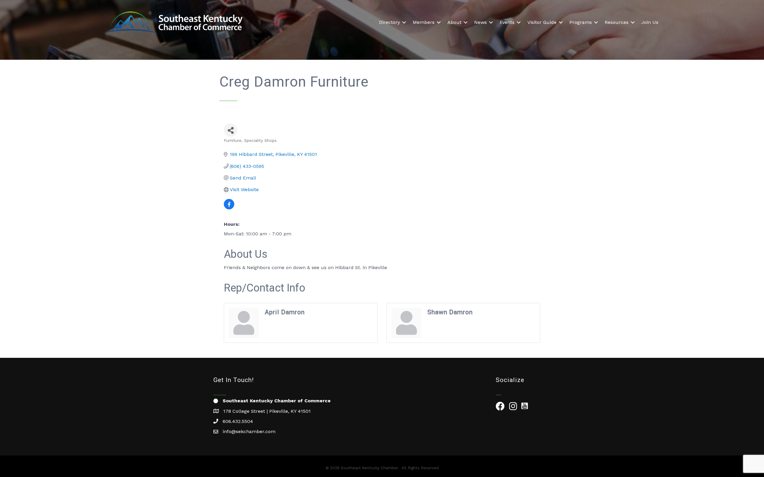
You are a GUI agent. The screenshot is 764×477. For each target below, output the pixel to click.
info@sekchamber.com (249, 431)
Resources (617, 22)
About (454, 22)
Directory (389, 22)
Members (424, 22)
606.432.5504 (238, 421)
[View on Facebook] (229, 208)
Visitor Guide (542, 22)
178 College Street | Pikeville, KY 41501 (267, 411)
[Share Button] (230, 130)
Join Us (649, 22)
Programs (580, 22)
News (480, 22)
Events (507, 22)
